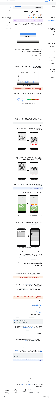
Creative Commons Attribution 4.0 (31, 384)
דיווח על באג (25, 390)
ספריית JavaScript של (36, 305)
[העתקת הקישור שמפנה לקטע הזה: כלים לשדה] (38, 300)
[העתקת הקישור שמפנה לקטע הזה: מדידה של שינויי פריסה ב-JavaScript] (30, 314)
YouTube (8, 391)
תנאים (46, 396)
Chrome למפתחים (15, 390)
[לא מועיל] (14, 9)
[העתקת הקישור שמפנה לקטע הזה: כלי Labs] (38, 307)
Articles (54, 2)
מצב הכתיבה (22, 110)
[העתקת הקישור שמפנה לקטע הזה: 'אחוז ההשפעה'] (36, 125)
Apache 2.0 (22, 384)
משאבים (46, 0)
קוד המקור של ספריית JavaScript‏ (28, 327)
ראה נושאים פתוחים (24, 391)
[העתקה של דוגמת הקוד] (42, 122)
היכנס (1, 0)
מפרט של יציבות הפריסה (19, 277)
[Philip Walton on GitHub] (30, 15)
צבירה (26, 340)
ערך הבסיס (38, 0)
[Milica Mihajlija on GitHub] (37, 15)
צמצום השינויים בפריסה (28, 369)
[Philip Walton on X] (31, 15)
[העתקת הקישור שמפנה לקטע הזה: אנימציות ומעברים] (37, 279)
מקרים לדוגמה (16, 392)
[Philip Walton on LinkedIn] (29, 15)
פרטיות (44, 396)
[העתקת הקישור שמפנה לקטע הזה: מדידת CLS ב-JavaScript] (34, 325)
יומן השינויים (18, 377)
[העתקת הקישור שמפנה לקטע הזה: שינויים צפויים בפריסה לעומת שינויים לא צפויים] (28, 261)
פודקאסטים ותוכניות (15, 393)
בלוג (28, 0)
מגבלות (16, 359)
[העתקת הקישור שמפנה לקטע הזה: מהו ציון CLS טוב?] (36, 91)
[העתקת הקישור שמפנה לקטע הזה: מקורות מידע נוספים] (34, 367)
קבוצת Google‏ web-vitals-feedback (23, 378)
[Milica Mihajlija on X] (38, 15)
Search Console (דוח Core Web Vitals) (36, 304)
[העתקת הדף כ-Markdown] (18, 11)
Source (26, 17)
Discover (42, 0)
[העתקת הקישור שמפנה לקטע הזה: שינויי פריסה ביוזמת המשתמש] (34, 265)
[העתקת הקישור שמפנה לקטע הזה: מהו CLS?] (38, 59)
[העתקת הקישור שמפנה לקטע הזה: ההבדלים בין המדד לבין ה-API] (34, 333)
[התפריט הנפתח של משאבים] (44, 0)
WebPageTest (39, 312)
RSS (8, 393)
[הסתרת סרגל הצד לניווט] (48, 396)
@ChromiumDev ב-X (7, 390)
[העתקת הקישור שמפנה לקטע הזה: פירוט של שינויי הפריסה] (33, 107)
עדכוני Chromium (15, 391)
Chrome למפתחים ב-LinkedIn (6, 392)
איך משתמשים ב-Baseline (32, 0)
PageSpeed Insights (38, 311)
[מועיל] (15, 9)
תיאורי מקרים (25, 0)
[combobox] (13, 0)
